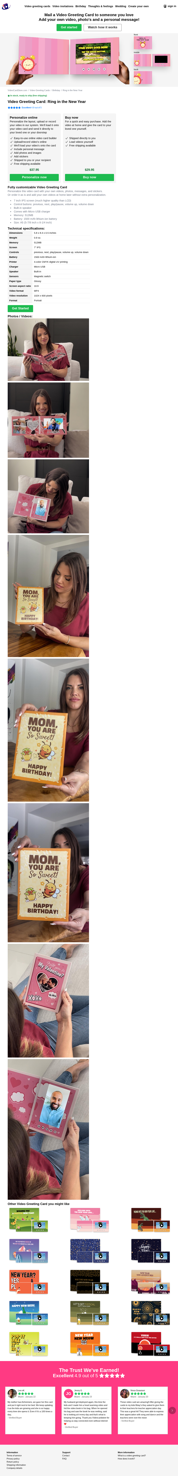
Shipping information (16, 1465)
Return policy (13, 1462)
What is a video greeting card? (132, 1455)
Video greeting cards (37, 6)
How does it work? (126, 1459)
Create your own (138, 6)
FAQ (64, 1459)
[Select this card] (28, 1219)
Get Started (20, 308)
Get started (69, 27)
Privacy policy (13, 1459)
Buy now (89, 177)
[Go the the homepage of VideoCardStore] (6, 6)
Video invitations (62, 6)
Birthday (80, 6)
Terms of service (14, 1455)
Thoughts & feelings (100, 6)
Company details (14, 1468)
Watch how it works (102, 27)
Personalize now (34, 177)
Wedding (120, 6)
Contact (65, 1455)
